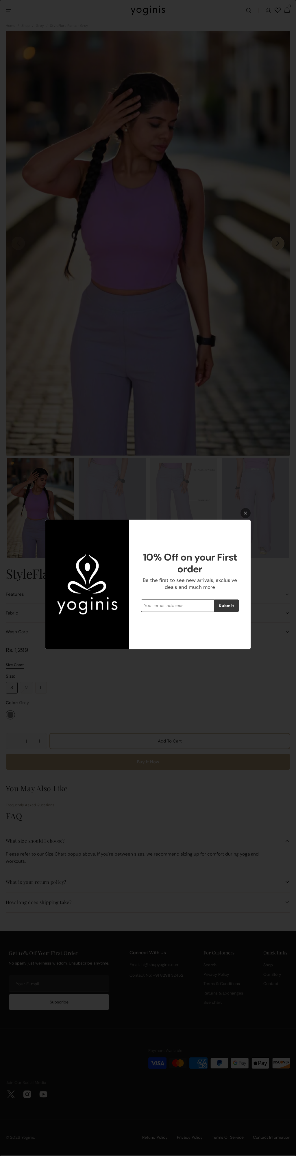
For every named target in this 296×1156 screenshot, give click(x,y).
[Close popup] (245, 513)
